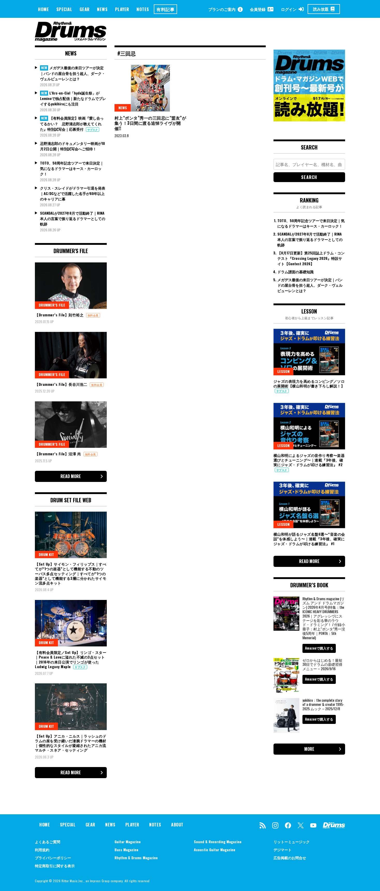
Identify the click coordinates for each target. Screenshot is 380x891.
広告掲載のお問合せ (289, 857)
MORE (309, 749)
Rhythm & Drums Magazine (136, 857)
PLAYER (122, 9)
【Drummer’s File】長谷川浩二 (61, 384)
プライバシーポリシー (53, 857)
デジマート (282, 849)
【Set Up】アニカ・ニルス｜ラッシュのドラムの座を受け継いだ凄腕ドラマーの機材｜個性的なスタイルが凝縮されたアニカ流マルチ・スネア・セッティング (70, 743)
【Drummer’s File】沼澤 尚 (58, 453)
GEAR (85, 9)
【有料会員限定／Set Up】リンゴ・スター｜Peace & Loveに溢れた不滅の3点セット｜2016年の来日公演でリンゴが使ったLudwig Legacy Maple (70, 659)
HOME (43, 9)
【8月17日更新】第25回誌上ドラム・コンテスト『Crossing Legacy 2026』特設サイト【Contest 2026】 (311, 258)
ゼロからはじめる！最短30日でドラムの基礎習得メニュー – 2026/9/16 (322, 664)
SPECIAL (64, 9)
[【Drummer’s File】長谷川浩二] (71, 355)
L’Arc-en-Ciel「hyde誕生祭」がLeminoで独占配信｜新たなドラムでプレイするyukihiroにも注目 (73, 98)
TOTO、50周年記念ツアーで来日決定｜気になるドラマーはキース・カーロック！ (72, 168)
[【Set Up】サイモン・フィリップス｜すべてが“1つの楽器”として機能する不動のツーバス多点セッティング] (71, 535)
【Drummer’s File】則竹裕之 (60, 314)
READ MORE (70, 476)
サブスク (92, 129)
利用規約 (42, 849)
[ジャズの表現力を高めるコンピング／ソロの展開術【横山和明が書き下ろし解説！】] (309, 352)
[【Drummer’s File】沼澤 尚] (71, 424)
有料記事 (165, 9)
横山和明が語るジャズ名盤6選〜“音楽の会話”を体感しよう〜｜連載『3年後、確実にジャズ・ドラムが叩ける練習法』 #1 (309, 538)
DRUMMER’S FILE (52, 305)
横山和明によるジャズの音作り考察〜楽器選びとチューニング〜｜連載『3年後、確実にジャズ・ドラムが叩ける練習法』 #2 (309, 459)
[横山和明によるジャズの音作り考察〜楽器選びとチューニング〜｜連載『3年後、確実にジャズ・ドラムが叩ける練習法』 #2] (309, 426)
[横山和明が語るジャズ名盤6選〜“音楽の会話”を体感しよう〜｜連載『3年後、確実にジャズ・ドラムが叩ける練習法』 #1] (309, 505)
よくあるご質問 (47, 841)
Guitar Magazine (128, 841)
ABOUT (177, 825)
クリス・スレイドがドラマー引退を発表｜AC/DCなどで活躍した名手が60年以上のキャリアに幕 (72, 193)
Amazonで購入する (319, 648)
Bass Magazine (126, 849)
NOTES (142, 9)
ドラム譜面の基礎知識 (295, 271)
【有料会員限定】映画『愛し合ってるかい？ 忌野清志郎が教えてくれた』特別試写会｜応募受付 (72, 123)
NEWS (102, 9)
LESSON (283, 371)
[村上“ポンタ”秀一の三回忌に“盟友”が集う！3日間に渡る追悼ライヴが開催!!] (150, 88)
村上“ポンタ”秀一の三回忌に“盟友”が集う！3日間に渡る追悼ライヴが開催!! (150, 123)
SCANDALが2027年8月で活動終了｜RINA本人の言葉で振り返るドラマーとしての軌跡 (72, 218)
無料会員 (93, 315)
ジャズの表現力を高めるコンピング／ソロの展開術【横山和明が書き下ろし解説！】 (309, 383)
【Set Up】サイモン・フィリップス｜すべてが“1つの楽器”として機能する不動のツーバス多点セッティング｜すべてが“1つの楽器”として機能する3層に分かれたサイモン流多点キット (70, 573)
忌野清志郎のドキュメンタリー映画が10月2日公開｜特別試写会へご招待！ (72, 145)
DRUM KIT (46, 554)
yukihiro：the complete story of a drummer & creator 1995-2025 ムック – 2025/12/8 (323, 704)
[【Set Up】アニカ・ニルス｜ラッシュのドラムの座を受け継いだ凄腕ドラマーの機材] (71, 706)
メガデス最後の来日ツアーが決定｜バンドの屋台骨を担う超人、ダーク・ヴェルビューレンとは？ (72, 73)
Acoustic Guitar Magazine (214, 849)
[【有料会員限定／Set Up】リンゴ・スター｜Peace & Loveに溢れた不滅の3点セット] (71, 623)
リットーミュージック (291, 841)
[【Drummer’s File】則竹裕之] (71, 285)
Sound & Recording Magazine (217, 841)
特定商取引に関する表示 (55, 865)
